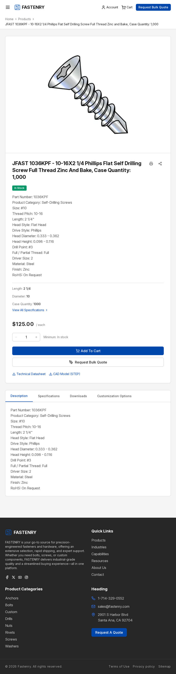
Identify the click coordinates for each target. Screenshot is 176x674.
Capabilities (100, 554)
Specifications (49, 396)
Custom (11, 612)
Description (19, 396)
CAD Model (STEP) (66, 374)
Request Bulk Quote (153, 7)
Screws (11, 639)
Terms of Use (119, 666)
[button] (160, 163)
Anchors (11, 598)
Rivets (10, 632)
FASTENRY (25, 532)
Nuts (8, 625)
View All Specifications (28, 310)
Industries (98, 547)
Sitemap (164, 666)
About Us (98, 567)
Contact (97, 574)
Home (9, 19)
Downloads (78, 396)
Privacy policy (144, 666)
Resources (99, 561)
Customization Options (114, 396)
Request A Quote (109, 632)
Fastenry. (24, 666)
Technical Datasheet (31, 374)
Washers (12, 646)
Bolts (9, 605)
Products (24, 19)
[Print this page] (151, 163)
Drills (8, 619)
